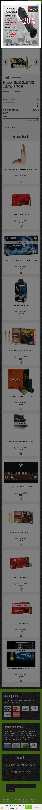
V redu (28, 807)
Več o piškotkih (36, 806)
